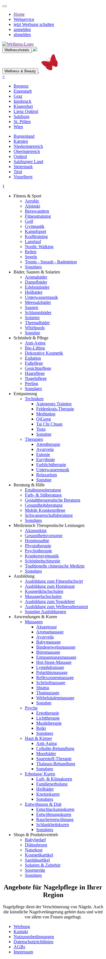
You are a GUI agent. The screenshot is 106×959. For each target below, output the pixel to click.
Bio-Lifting (35, 348)
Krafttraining (36, 236)
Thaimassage (47, 692)
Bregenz (21, 86)
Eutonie (43, 454)
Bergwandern (37, 211)
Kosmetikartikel (39, 855)
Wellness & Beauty (20, 71)
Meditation (45, 413)
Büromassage (48, 652)
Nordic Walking (39, 246)
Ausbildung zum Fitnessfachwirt (54, 581)
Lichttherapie (48, 718)
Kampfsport (35, 231)
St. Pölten (22, 121)
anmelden (22, 29)
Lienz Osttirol (26, 111)
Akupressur (46, 626)
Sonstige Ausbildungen (45, 611)
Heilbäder (33, 292)
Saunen (31, 307)
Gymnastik (34, 226)
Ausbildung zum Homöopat (50, 586)
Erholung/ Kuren (40, 773)
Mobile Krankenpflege (45, 510)
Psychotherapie (38, 550)
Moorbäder (46, 753)
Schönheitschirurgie (42, 561)
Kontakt (21, 931)
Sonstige (32, 332)
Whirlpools (35, 327)
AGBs (19, 946)
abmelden (22, 34)
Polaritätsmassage (52, 672)
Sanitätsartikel (37, 860)
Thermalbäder (37, 322)
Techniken (34, 398)
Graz (18, 96)
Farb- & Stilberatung (43, 495)
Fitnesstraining (38, 216)
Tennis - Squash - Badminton (51, 261)
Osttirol (20, 156)
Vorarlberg (23, 176)
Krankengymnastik (42, 555)
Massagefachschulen (43, 596)
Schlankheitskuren (52, 824)
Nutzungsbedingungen (34, 936)
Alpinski (32, 206)
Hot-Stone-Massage (54, 662)
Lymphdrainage (50, 667)
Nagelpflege (36, 378)
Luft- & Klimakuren (54, 778)
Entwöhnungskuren (53, 814)
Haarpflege (35, 373)
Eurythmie (45, 459)
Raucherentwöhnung (54, 819)
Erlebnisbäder (37, 287)
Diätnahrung (36, 844)
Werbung (22, 926)
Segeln (31, 256)
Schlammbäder (38, 312)
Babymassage (48, 642)
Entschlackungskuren (55, 809)
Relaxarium (46, 474)
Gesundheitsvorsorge (43, 535)
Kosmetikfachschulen (44, 591)
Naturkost (33, 849)
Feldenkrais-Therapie (55, 408)
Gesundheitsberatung (43, 505)
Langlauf (33, 241)
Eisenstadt (23, 91)
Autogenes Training (54, 403)
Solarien (32, 317)
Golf (29, 221)
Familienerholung (52, 784)
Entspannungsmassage (56, 657)
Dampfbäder (36, 282)
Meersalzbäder (38, 302)
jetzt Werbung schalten (34, 24)
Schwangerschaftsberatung (49, 515)
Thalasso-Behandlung (55, 763)
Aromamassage (50, 631)
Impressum (23, 951)
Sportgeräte (35, 870)
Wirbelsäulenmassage (55, 697)
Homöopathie (37, 540)
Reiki (41, 728)
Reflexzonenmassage (55, 677)
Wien (18, 126)
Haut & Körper (38, 738)
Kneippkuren (48, 794)
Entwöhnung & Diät (43, 804)
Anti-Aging (35, 343)
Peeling (31, 383)
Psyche (31, 708)
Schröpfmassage (50, 682)
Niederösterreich (28, 146)
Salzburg (21, 116)
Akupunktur (36, 530)
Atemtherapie (48, 444)
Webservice (24, 19)
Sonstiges (33, 266)
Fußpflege (34, 363)
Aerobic (32, 201)
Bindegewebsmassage (55, 647)
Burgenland (24, 136)
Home (19, 14)
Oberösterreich (27, 151)
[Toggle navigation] (4, 6)
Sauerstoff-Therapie (54, 758)
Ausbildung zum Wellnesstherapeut (56, 606)
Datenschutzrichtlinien (33, 941)
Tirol (18, 171)
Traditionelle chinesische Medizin (55, 566)
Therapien (34, 439)
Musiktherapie (49, 723)
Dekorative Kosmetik (44, 353)
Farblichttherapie (51, 464)
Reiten (30, 251)
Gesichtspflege (38, 368)
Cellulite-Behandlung (55, 748)
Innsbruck (22, 101)
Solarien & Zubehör (42, 865)
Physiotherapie (38, 545)
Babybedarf (35, 839)
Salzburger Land (28, 161)
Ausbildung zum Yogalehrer (50, 601)
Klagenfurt (23, 106)
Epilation (33, 358)
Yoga (41, 429)
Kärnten (21, 141)
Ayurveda (45, 449)
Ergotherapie (47, 713)
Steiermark (23, 166)
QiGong (43, 419)
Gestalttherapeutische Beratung (52, 500)
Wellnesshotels (17, 50)
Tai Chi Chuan (49, 424)
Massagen (34, 621)
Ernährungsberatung (43, 490)
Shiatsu (42, 687)
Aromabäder (36, 277)
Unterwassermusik (41, 297)
